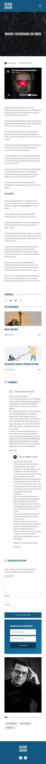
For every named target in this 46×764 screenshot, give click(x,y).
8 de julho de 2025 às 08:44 (18, 396)
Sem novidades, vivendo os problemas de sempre (21, 364)
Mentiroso (10, 728)
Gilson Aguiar (25, 723)
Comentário (9, 576)
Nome (7, 595)
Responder (13, 450)
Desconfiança (11, 723)
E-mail (7, 604)
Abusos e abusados (11, 329)
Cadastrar (23, 645)
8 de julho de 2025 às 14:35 (22, 461)
